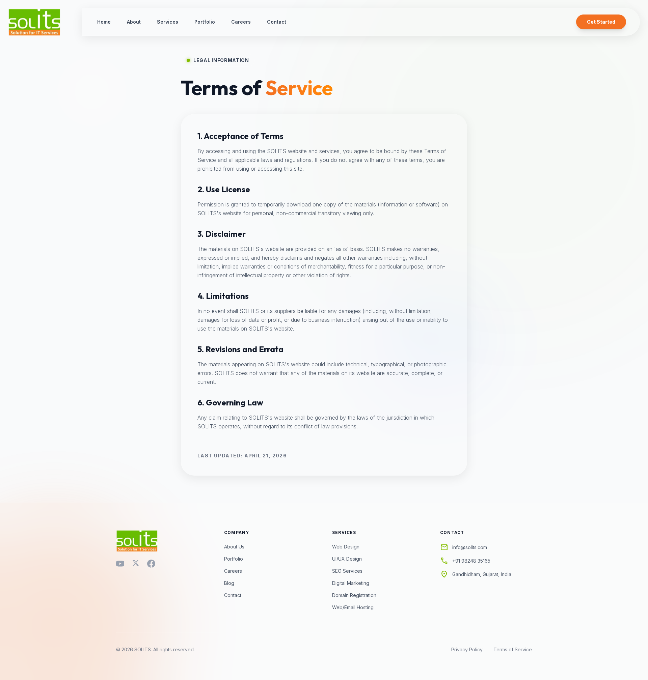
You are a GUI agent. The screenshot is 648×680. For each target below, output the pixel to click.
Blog (229, 583)
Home (104, 22)
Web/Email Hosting (353, 607)
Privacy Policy (467, 649)
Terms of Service (512, 649)
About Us (234, 546)
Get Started (601, 22)
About (134, 22)
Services (167, 22)
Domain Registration (354, 595)
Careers (241, 22)
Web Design (345, 546)
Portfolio (204, 22)
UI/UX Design (347, 559)
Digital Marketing (350, 583)
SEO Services (347, 571)
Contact (276, 22)
